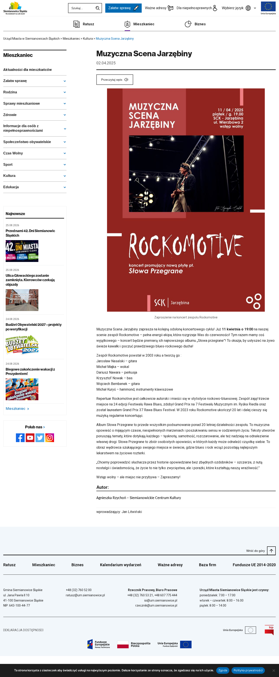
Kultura (9, 176)
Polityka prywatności (248, 670)
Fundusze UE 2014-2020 (254, 564)
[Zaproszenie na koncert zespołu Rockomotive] (186, 200)
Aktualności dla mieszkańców (27, 70)
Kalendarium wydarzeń (120, 564)
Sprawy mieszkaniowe (21, 103)
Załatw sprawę (119, 8)
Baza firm (207, 564)
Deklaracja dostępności (23, 630)
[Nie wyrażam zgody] (273, 670)
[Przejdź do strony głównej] (15, 8)
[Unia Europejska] (268, 8)
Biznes (200, 24)
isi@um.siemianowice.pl (160, 600)
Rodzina (10, 92)
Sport (7, 164)
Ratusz (88, 24)
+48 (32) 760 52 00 (79, 590)
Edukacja (11, 187)
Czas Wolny (13, 153)
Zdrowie (10, 115)
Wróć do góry (255, 550)
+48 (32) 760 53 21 (140, 595)
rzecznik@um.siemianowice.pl (156, 605)
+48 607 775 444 (165, 595)
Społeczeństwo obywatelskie (27, 142)
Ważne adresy (156, 8)
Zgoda (222, 670)
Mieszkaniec (143, 24)
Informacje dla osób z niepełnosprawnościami (23, 128)
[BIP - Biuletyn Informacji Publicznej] (269, 630)
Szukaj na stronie (97, 8)
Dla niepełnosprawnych (194, 8)
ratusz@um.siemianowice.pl (85, 595)
